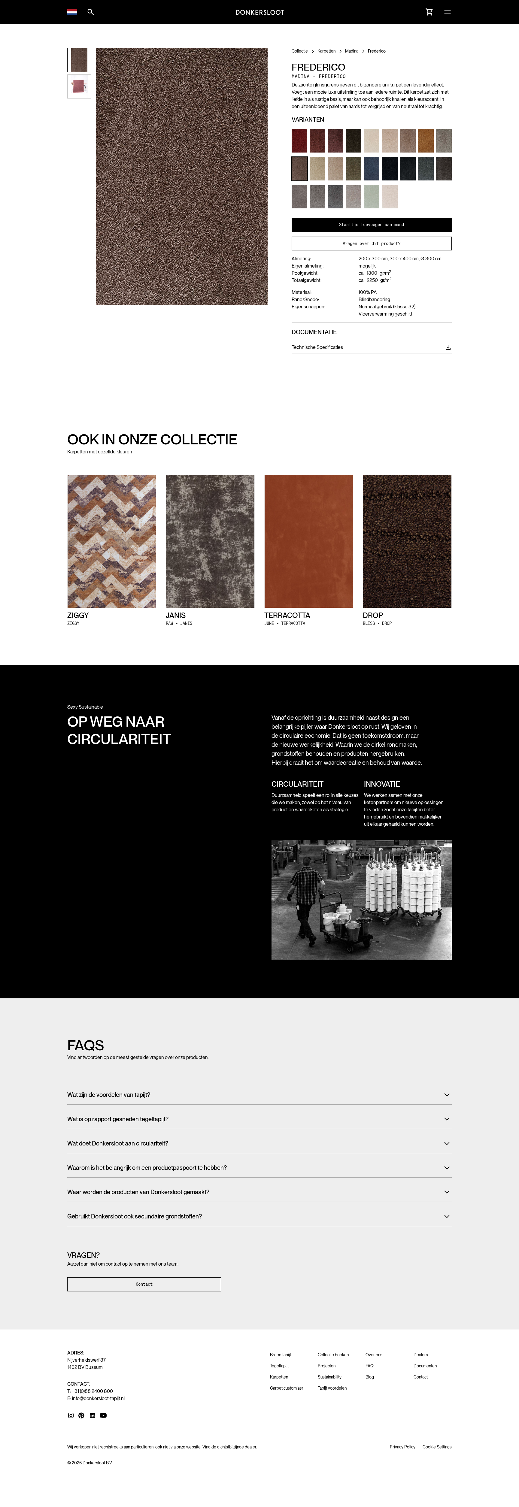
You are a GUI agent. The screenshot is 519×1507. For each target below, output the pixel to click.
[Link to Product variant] (299, 140)
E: (96, 1398)
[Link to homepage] (260, 12)
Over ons (374, 1354)
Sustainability (329, 1377)
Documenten (425, 1365)
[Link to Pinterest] (81, 1416)
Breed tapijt (280, 1354)
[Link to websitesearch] (91, 12)
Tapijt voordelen (332, 1388)
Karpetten (279, 1377)
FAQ (370, 1365)
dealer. (251, 1447)
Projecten (326, 1365)
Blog (370, 1377)
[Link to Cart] (429, 12)
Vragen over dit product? (371, 243)
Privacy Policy (402, 1447)
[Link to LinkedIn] (92, 1415)
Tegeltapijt (279, 1365)
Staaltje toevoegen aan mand (371, 224)
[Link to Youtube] (103, 1415)
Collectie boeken (333, 1354)
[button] (72, 12)
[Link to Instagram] (70, 1415)
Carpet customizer (286, 1388)
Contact (144, 1284)
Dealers (421, 1354)
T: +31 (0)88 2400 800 (90, 1391)
